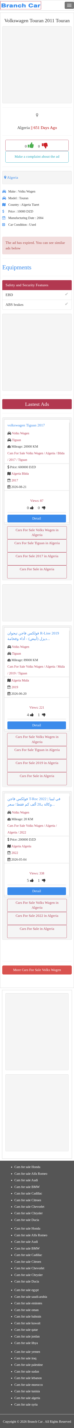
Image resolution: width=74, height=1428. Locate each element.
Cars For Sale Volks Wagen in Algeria (37, 532)
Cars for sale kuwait (27, 1323)
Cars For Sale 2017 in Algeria (37, 556)
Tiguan (16, 440)
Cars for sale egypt (26, 1290)
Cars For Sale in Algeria (37, 569)
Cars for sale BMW (27, 1187)
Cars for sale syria (26, 1404)
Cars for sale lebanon (28, 1378)
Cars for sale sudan (26, 1371)
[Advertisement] (37, 603)
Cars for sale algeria (27, 1398)
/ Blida (60, 453)
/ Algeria (49, 453)
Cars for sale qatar (26, 1329)
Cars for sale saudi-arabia (30, 1296)
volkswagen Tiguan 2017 (26, 425)
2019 (15, 687)
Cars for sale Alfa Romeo (30, 1173)
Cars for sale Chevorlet (29, 1206)
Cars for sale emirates (28, 1303)
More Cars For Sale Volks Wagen (37, 970)
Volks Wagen (20, 433)
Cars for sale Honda (27, 1167)
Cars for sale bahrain (27, 1316)
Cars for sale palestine (28, 1364)
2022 (15, 852)
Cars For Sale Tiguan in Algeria (37, 543)
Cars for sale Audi (26, 1180)
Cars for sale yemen (27, 1351)
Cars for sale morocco (28, 1384)
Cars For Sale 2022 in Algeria (37, 916)
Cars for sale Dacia (26, 1220)
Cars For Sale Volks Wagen (25, 453)
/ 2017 (11, 459)
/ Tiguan (21, 459)
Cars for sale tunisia (27, 1391)
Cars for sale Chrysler (28, 1213)
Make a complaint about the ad (37, 157)
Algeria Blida (20, 473)
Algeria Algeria (21, 846)
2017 (15, 480)
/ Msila (60, 666)
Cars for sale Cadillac (28, 1193)
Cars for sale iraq (25, 1358)
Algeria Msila (20, 680)
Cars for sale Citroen (27, 1200)
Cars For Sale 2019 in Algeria (37, 763)
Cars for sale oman (26, 1310)
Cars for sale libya (26, 1343)
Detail (36, 518)
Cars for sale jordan (27, 1336)
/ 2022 (21, 832)
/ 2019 (11, 673)
